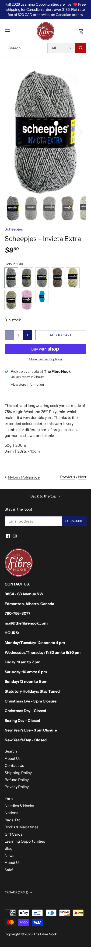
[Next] (80, 132)
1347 (42, 278)
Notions (11, 812)
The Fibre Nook (45, 934)
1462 (26, 300)
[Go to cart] (81, 31)
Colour (10, 264)
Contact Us (14, 765)
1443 (72, 278)
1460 (11, 300)
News (9, 855)
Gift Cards (13, 834)
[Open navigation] (7, 31)
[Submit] (80, 48)
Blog (8, 848)
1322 (26, 278)
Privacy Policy (17, 786)
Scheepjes (14, 229)
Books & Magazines (21, 827)
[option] (45, 132)
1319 (11, 278)
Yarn (9, 798)
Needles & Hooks (19, 805)
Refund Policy (17, 779)
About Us (13, 758)
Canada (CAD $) (16, 892)
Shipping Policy (18, 772)
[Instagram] (15, 535)
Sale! (9, 869)
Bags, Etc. (13, 820)
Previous (67, 477)
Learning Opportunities (25, 841)
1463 (42, 296)
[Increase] (27, 335)
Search (11, 751)
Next (82, 477)
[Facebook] (8, 535)
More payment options (45, 359)
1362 (57, 278)
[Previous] (10, 132)
